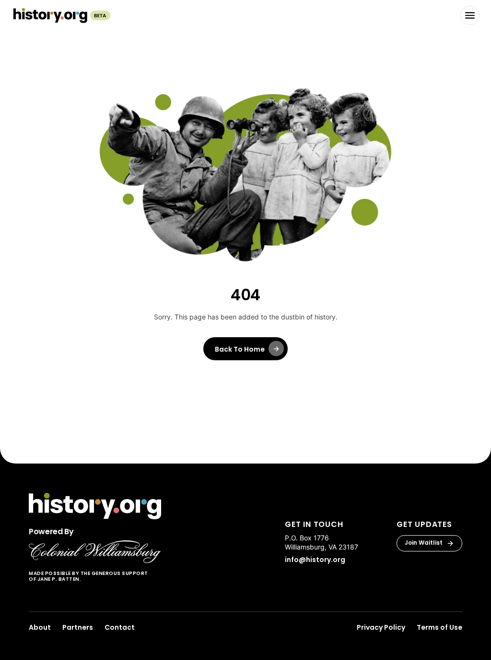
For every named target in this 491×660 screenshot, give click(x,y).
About (40, 627)
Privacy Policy (381, 627)
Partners (77, 627)
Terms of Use (439, 627)
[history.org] (61, 15)
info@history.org (315, 559)
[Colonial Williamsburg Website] (95, 551)
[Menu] (469, 15)
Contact (120, 627)
